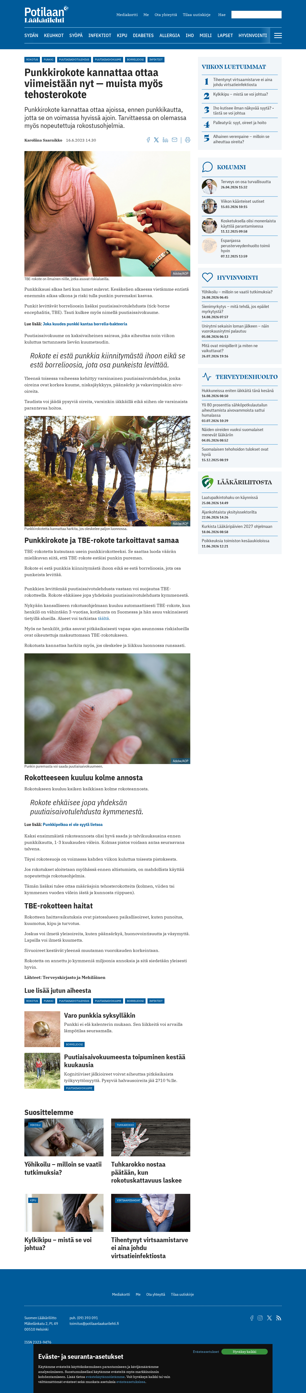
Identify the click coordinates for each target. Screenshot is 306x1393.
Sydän (31, 35)
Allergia (169, 35)
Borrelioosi (135, 59)
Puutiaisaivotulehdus (74, 59)
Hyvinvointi (253, 35)
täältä (103, 618)
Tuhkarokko (125, 1125)
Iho (190, 35)
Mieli (206, 35)
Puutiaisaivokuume (108, 59)
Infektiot (99, 35)
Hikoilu (35, 1125)
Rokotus (32, 59)
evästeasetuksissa (130, 1382)
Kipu (122, 35)
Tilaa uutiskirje (197, 14)
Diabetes (143, 35)
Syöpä (76, 35)
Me (146, 14)
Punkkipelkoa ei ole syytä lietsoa (73, 824)
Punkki (48, 59)
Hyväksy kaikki (244, 1351)
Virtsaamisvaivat (128, 1200)
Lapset (225, 35)
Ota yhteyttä (166, 14)
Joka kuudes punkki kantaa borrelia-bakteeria (85, 324)
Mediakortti (127, 14)
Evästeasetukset (206, 1351)
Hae (222, 14)
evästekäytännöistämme (105, 1377)
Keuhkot (54, 35)
